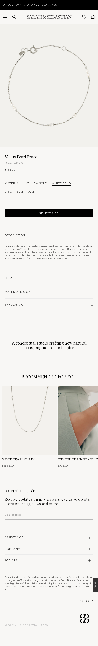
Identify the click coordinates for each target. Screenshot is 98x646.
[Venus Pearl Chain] (29, 420)
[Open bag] (93, 17)
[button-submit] (91, 515)
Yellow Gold (36, 183)
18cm (30, 191)
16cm (19, 191)
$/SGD (84, 601)
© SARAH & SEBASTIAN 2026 (26, 625)
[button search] (14, 17)
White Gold (61, 183)
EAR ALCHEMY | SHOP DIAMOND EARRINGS (29, 4)
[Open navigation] (5, 17)
